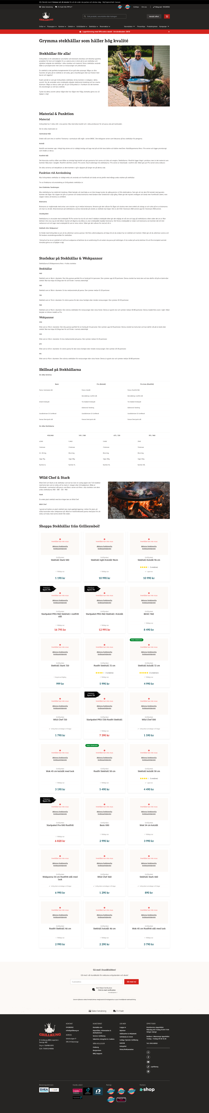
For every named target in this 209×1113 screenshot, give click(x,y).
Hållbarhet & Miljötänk (128, 1034)
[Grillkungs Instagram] (158, 1052)
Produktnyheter (152, 26)
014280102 (166, 7)
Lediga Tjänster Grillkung (129, 1040)
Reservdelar (104, 26)
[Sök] (85, 16)
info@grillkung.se (72, 1030)
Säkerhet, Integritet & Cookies (103, 1039)
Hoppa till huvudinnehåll (103, 3)
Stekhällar (92, 26)
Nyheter (123, 1030)
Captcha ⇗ (112, 992)
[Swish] (54, 1090)
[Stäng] (169, 31)
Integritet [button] (123, 1046)
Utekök (70, 26)
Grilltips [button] (136, 7)
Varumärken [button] (128, 26)
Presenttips (141, 26)
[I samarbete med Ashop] (147, 1089)
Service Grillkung (99, 1036)
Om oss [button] (144, 7)
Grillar (41, 26)
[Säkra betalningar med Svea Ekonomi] (44, 1089)
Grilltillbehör (81, 26)
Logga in (123, 1027)
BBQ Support (97, 1053)
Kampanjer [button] (163, 26)
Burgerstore (97, 1050)
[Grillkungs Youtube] (158, 1062)
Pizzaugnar (51, 26)
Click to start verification (107, 990)
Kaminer (61, 26)
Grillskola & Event (126, 1037)
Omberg (96, 1047)
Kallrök (122, 1043)
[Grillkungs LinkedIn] (158, 1071)
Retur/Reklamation (127, 1049)
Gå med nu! (131, 982)
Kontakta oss (97, 1027)
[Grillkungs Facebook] (158, 1057)
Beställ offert (154, 16)
